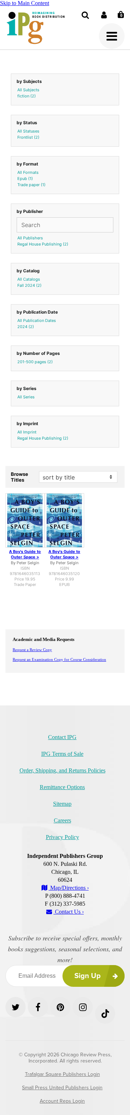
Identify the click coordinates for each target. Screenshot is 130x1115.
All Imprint (26, 432)
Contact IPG (62, 737)
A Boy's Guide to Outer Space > (25, 554)
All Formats (28, 172)
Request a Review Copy (32, 649)
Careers (62, 820)
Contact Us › (68, 912)
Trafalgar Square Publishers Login (62, 1074)
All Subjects (28, 89)
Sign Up (87, 976)
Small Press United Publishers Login (62, 1088)
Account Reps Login (62, 1101)
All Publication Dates (36, 320)
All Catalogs (28, 279)
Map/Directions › (69, 888)
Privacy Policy (62, 837)
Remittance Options (62, 787)
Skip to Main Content (24, 3)
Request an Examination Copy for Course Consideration (59, 659)
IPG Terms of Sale (62, 754)
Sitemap (62, 804)
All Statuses (28, 131)
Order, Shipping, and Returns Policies (62, 770)
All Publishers (30, 237)
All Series (26, 396)
